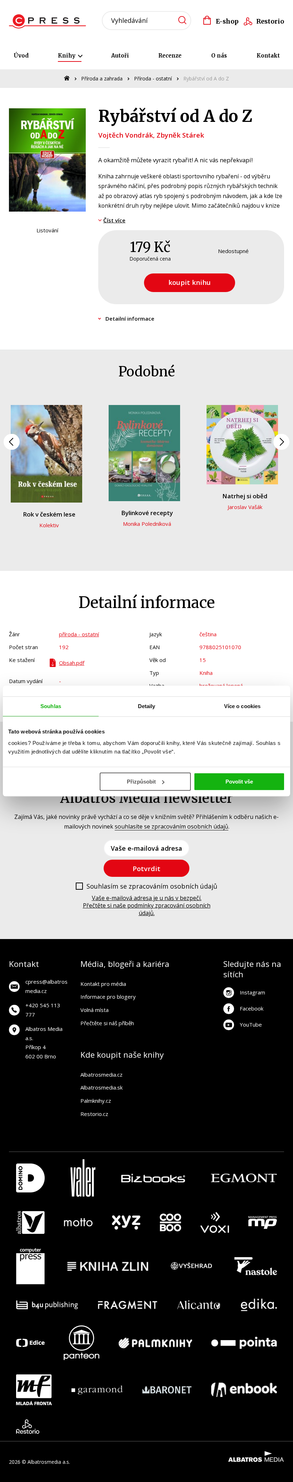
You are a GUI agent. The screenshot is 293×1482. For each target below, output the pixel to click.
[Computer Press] (30, 1266)
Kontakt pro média (103, 983)
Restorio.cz (94, 1113)
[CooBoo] (170, 1222)
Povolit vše (239, 782)
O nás (219, 55)
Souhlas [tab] (50, 706)
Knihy (67, 55)
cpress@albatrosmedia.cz (46, 986)
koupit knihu (189, 282)
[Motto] (78, 1222)
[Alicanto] (199, 1304)
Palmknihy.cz (95, 1100)
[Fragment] (128, 1304)
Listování (47, 230)
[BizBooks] (153, 1178)
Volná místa (94, 1009)
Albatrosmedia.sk (101, 1087)
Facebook (251, 1008)
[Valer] (83, 1178)
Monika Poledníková (147, 523)
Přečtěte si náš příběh (107, 1023)
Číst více (114, 220)
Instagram (252, 992)
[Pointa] (244, 1342)
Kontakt (268, 55)
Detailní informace (129, 318)
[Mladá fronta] (34, 1389)
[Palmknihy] (155, 1342)
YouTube (251, 1024)
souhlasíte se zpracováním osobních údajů (171, 826)
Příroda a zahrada (102, 78)
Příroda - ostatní (153, 78)
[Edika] (259, 1304)
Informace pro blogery (108, 996)
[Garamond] (97, 1389)
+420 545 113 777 (42, 1010)
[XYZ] (126, 1222)
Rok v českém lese (49, 514)
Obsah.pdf (71, 662)
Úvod (21, 55)
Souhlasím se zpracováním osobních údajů (151, 886)
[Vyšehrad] (191, 1266)
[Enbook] (244, 1389)
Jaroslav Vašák (245, 506)
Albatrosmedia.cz (101, 1074)
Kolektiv (49, 525)
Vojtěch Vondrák (125, 134)
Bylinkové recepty (147, 513)
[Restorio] (27, 1426)
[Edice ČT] (30, 1342)
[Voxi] (214, 1222)
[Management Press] (262, 1222)
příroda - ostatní (79, 634)
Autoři (120, 55)
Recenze (170, 55)
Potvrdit (146, 868)
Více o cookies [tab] (242, 706)
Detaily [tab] (146, 706)
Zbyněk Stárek (180, 134)
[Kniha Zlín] (108, 1266)
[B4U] (47, 1304)
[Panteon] (81, 1342)
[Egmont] (244, 1178)
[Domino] (30, 1178)
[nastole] (255, 1266)
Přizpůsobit (141, 782)
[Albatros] (30, 1222)
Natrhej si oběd (244, 496)
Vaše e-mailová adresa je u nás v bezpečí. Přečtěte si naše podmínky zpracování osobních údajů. (146, 905)
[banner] (49, 21)
